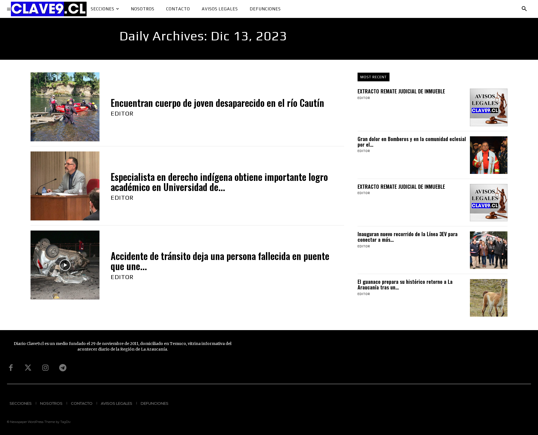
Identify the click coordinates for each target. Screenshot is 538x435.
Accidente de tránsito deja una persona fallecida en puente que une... (220, 261)
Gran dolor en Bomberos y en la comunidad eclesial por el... (412, 141)
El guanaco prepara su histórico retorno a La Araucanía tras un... (405, 284)
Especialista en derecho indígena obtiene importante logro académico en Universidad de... (219, 182)
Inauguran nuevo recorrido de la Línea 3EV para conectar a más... (408, 236)
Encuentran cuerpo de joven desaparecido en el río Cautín (217, 103)
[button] (524, 9)
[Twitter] (28, 368)
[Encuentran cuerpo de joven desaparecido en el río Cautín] (65, 106)
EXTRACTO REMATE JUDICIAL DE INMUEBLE (401, 91)
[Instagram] (45, 368)
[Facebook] (10, 368)
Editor (122, 113)
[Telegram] (62, 368)
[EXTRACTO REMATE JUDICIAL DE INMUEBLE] (488, 107)
